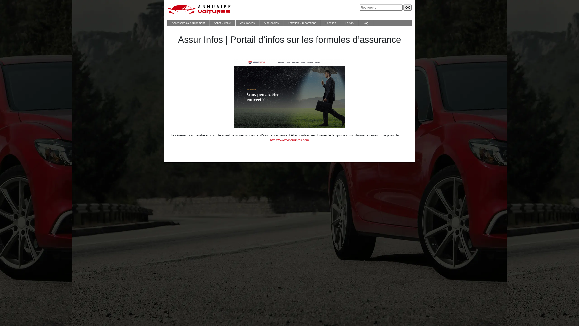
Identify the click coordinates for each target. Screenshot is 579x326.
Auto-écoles (271, 23)
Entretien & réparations (302, 23)
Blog (365, 23)
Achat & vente (222, 23)
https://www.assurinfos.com (289, 140)
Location (330, 23)
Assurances (247, 23)
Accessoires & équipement (188, 23)
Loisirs (349, 23)
